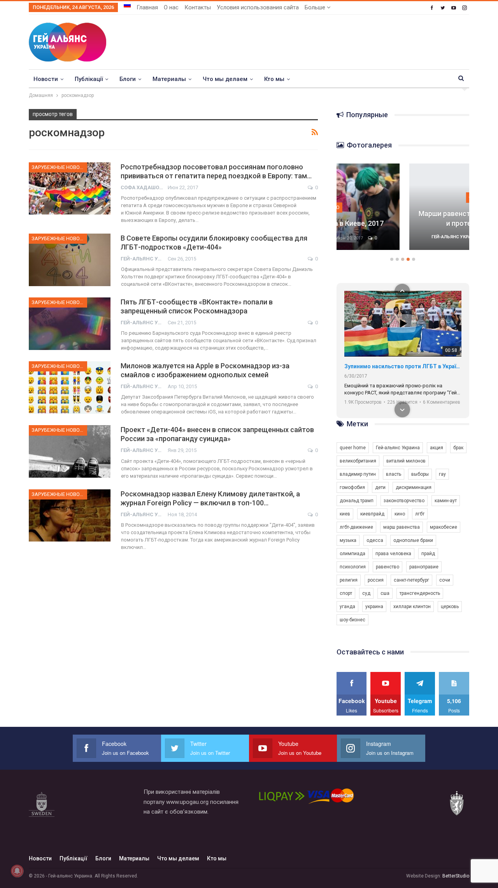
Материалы (169, 79)
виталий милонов (406, 461)
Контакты (197, 7)
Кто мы (274, 79)
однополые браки (413, 540)
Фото (403, 197)
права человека (393, 553)
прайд (428, 553)
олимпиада (352, 553)
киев (345, 514)
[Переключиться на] (127, 5)
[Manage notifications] (17, 871)
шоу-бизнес (352, 619)
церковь (450, 606)
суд (366, 593)
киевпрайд (372, 514)
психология (353, 567)
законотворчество (404, 500)
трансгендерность (420, 593)
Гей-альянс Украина (398, 447)
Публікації (89, 79)
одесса (374, 540)
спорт (346, 593)
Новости (45, 79)
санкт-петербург (411, 580)
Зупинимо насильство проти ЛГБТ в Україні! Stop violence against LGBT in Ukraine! (402, 366)
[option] (403, 211)
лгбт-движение (356, 527)
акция (436, 447)
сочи (444, 580)
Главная (147, 7)
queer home (353, 447)
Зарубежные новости (59, 167)
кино (400, 514)
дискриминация (413, 487)
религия (349, 580)
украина (374, 606)
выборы (420, 474)
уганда (347, 606)
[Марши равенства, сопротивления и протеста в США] (403, 207)
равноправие (423, 567)
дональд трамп (357, 500)
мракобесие (443, 527)
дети (380, 487)
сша (385, 593)
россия (376, 580)
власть (393, 474)
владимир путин (358, 474)
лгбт (419, 514)
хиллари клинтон (412, 606)
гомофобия (352, 487)
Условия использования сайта (258, 7)
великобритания (358, 461)
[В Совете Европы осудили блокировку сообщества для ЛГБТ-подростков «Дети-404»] (69, 260)
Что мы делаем (225, 79)
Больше (316, 7)
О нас (171, 7)
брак (458, 447)
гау (442, 474)
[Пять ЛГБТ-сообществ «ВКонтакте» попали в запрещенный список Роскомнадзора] (69, 323)
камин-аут (446, 500)
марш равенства (401, 527)
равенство (387, 567)
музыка (348, 540)
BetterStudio (455, 876)
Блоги (127, 79)
